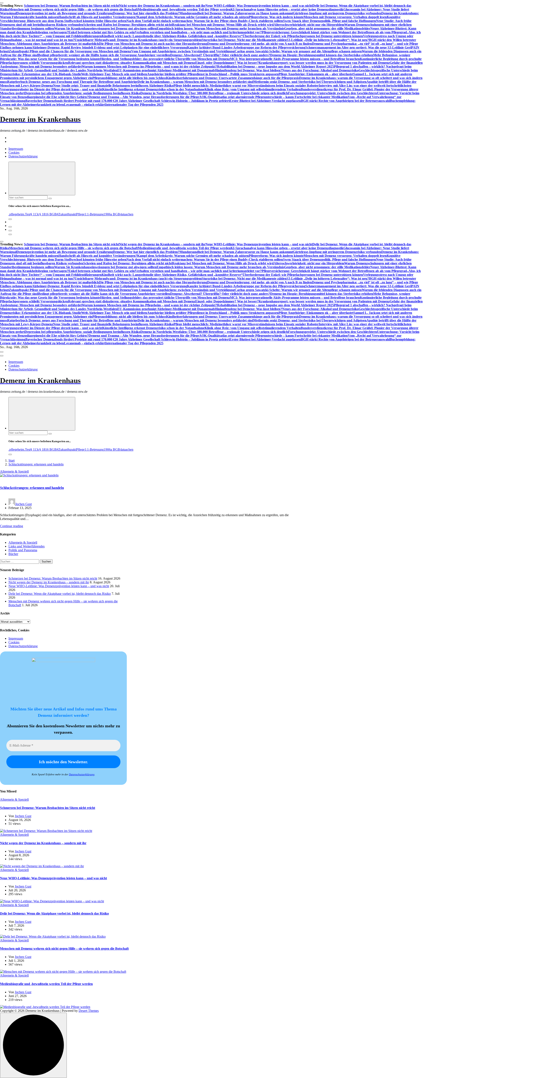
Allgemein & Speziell (14, 471)
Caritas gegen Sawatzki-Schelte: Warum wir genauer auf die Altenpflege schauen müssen (298, 51)
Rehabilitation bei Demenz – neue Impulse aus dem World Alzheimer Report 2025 (275, 66)
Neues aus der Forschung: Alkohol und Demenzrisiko (320, 70)
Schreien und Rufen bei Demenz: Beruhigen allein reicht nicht (127, 24)
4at (122, 214)
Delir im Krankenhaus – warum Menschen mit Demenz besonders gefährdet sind (195, 81)
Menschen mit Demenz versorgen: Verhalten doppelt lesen (345, 17)
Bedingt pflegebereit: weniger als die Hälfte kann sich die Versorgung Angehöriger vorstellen (104, 55)
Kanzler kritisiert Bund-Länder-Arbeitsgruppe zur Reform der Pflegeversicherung (246, 47)
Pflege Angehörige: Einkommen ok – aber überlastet (316, 74)
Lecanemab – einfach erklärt (84, 104)
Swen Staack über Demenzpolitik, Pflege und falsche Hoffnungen (329, 21)
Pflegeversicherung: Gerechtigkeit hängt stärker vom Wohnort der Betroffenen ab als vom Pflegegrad (334, 32)
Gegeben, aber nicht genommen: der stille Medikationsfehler (327, 28)
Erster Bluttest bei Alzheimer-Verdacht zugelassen (265, 101)
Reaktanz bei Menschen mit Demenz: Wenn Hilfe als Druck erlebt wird (223, 24)
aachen (128, 214)
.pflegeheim (16, 214)
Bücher (13, 554)
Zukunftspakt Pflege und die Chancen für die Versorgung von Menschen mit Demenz (70, 51)
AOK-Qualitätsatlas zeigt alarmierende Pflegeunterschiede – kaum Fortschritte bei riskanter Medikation (273, 97)
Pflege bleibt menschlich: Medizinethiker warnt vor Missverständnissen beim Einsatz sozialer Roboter (246, 85)
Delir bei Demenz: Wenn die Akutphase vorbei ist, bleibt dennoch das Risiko (59, 593)
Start (11, 460)
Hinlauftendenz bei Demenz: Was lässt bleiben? (248, 70)
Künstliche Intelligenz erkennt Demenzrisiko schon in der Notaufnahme (153, 89)
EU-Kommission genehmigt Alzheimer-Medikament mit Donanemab (166, 70)
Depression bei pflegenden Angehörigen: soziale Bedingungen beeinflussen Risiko (82, 93)
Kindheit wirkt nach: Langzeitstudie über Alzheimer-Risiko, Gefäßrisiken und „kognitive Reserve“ (172, 36)
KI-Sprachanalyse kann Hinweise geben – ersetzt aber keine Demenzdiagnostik (287, 9)
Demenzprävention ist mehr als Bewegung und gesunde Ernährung (64, 13)
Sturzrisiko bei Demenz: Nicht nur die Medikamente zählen (244, 40)
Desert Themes (89, 1010)
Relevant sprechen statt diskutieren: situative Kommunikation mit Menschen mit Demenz (131, 62)
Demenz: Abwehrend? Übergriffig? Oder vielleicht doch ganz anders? (220, 55)
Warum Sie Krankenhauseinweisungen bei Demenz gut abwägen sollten (105, 28)
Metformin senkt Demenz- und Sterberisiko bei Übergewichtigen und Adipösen (309, 81)
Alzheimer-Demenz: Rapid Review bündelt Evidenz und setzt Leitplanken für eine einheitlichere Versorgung (109, 47)
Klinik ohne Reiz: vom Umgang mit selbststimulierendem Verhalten (253, 89)
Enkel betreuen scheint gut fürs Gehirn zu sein (101, 32)
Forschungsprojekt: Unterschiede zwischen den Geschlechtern (332, 93)
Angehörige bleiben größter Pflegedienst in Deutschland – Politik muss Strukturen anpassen (213, 74)
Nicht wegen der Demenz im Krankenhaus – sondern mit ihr (162, 5)
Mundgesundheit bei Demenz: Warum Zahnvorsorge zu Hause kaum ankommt (236, 13)
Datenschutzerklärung (23, 156)
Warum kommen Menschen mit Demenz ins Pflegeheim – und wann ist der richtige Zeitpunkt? (149, 66)
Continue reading (11, 526)
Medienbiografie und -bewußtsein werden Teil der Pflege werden (184, 9)
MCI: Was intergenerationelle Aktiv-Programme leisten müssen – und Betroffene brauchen (295, 59)
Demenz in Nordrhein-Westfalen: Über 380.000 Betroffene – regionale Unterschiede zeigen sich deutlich (214, 93)
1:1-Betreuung (94, 214)
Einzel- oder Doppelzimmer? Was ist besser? (227, 62)
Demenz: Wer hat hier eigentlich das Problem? (146, 13)
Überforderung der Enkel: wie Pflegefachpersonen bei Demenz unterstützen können (303, 36)
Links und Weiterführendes (26, 546)
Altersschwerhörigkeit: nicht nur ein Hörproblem (309, 24)
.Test (27, 214)
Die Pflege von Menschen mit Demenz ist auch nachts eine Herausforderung (153, 43)
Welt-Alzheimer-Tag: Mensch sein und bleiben (114, 74)
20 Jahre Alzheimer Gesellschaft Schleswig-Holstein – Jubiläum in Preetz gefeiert (172, 101)
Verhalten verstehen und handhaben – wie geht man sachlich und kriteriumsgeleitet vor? (198, 32)
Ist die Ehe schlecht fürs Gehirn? (65, 97)
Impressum (15, 148)
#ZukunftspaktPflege (71, 214)
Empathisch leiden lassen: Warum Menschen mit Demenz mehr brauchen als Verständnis (220, 28)
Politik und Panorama (22, 550)
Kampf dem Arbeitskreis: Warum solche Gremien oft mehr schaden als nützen (193, 17)
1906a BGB (112, 214)
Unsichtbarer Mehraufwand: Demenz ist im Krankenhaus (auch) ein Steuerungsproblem (138, 40)
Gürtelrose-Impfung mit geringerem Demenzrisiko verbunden (337, 13)
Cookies (13, 152)
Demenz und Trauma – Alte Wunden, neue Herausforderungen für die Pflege (144, 97)
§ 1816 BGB (48, 214)
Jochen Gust (23, 504)
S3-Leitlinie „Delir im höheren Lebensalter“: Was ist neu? (328, 40)
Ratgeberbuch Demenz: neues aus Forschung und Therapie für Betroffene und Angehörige (72, 81)
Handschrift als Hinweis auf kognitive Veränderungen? (98, 17)
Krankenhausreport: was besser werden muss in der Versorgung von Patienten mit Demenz (324, 62)
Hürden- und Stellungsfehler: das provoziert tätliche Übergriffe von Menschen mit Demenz (165, 59)
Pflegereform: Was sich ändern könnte (276, 17)
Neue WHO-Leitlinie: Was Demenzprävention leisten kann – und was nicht (258, 5)
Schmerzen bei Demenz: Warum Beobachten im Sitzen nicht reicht (71, 5)
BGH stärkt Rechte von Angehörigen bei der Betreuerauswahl (345, 101)
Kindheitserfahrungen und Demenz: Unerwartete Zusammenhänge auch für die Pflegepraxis (232, 78)
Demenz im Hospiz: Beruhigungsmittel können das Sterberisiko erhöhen (321, 55)
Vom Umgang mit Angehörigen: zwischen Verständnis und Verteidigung (183, 51)
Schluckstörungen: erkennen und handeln (36, 464)
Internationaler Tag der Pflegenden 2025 (134, 104)
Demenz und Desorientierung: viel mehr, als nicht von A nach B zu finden (259, 43)
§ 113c (34, 214)
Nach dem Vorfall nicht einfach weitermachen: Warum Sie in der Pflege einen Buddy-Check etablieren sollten (204, 21)
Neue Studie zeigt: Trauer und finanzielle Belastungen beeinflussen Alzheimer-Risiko (113, 85)
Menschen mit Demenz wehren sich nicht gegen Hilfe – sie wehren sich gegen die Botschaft (73, 9)
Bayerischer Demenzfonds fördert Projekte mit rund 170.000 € (70, 101)
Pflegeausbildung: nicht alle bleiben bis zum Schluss (129, 78)
